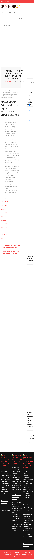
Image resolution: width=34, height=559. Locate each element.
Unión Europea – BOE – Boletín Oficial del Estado (17, 459)
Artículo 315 (4, 224)
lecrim (11, 95)
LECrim (7, 1)
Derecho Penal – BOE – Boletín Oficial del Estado (5, 461)
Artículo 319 (4, 238)
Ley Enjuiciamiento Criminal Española (11, 554)
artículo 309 (16, 94)
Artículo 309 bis (5, 202)
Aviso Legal (5, 552)
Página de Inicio (8, 81)
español (7, 95)
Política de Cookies (14, 552)
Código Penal (11, 12)
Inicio (3, 12)
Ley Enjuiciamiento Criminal (9, 19)
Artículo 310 (4, 205)
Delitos (21, 19)
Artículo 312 (4, 213)
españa (3, 95)
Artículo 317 (4, 231)
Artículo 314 (4, 220)
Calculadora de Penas (7, 25)
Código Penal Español (26, 552)
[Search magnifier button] (31, 92)
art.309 (10, 94)
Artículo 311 (4, 209)
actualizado (5, 94)
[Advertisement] (17, 46)
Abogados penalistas (17, 556)
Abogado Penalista (9, 90)
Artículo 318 (4, 234)
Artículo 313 (4, 216)
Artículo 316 (4, 227)
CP (2, 1)
